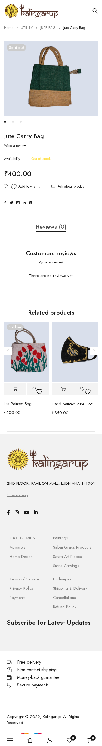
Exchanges (62, 579)
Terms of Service (24, 579)
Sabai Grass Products (72, 547)
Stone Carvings (66, 566)
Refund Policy (64, 607)
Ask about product (71, 186)
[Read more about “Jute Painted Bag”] (15, 389)
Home (8, 27)
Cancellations (64, 598)
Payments (18, 598)
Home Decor (21, 557)
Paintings (60, 538)
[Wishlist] (22, 187)
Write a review (15, 145)
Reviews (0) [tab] (51, 227)
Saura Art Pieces (67, 557)
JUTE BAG (48, 27)
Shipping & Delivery (70, 588)
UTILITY (27, 27)
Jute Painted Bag (18, 404)
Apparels (18, 547)
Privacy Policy (22, 588)
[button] (63, 389)
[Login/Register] (49, 740)
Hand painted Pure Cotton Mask (75, 404)
